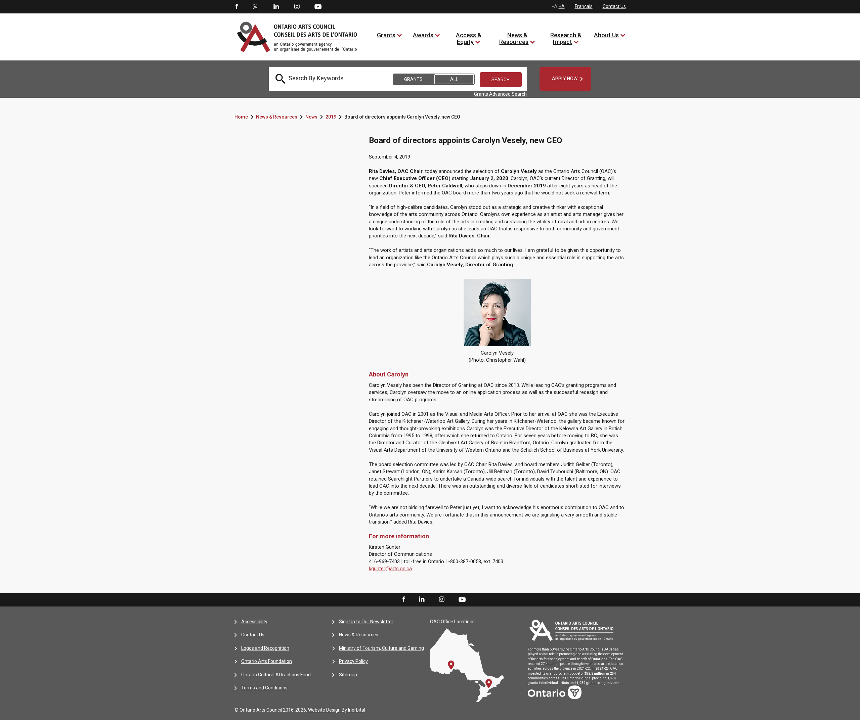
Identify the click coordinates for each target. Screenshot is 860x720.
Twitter (255, 6)
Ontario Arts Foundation (266, 661)
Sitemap (348, 674)
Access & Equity (468, 38)
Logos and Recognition (265, 648)
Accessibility (254, 621)
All (454, 79)
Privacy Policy (353, 661)
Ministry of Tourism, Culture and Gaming (381, 648)
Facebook (236, 6)
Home (241, 117)
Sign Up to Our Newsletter (366, 621)
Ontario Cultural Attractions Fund (276, 674)
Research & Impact (566, 38)
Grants (386, 35)
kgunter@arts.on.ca (390, 569)
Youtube (317, 6)
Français (584, 6)
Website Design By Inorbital (336, 710)
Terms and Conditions (264, 687)
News (311, 117)
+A (562, 6)
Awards (423, 35)
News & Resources (513, 38)
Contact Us (614, 6)
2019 (331, 117)
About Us (606, 35)
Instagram (297, 6)
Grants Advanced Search (500, 94)
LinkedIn (276, 6)
